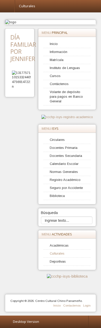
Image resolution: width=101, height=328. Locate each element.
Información (58, 52)
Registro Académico (65, 180)
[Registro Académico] (67, 117)
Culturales (57, 253)
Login (87, 305)
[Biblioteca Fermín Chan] (67, 276)
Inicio (54, 44)
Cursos (55, 76)
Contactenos (72, 305)
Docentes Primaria (63, 148)
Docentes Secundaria (66, 156)
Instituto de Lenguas (65, 68)
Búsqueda (49, 213)
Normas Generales (64, 172)
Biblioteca (57, 196)
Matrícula (56, 60)
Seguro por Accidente (66, 188)
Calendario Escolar (64, 164)
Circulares (57, 140)
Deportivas (58, 261)
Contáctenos (59, 84)
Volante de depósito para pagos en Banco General (66, 96)
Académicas (59, 245)
